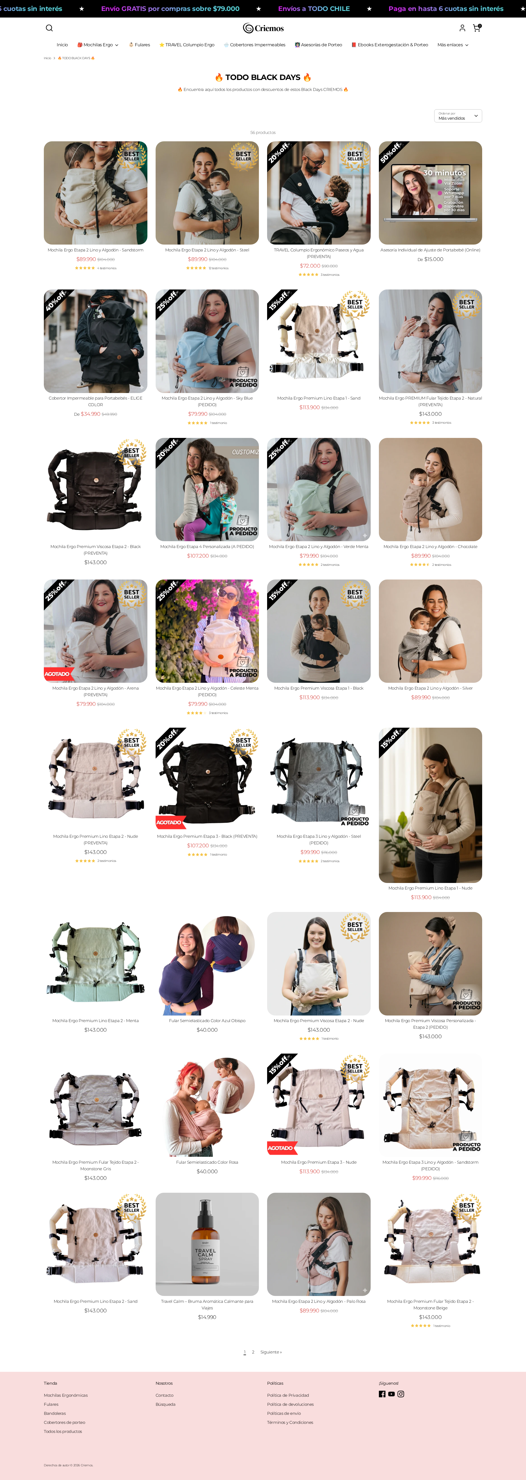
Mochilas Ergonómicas (66, 1395)
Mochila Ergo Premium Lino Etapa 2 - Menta (95, 1020)
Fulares (51, 1404)
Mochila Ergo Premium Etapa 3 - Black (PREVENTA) (207, 836)
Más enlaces (451, 44)
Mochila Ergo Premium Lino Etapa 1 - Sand (318, 398)
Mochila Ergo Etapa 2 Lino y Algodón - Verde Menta (318, 546)
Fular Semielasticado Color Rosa (207, 1162)
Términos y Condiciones (290, 1422)
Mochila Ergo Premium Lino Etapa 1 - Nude (430, 888)
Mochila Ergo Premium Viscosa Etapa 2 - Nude (319, 1020)
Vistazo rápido (95, 235)
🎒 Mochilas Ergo (95, 44)
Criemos (87, 1465)
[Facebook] (382, 1394)
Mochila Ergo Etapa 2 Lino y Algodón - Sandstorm (96, 250)
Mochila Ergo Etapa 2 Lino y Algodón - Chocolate (431, 546)
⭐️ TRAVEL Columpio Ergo (187, 44)
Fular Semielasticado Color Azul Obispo (207, 1020)
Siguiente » (271, 1352)
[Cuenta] (462, 27)
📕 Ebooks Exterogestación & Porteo (389, 44)
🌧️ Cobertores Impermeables (254, 44)
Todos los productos (63, 1431)
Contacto (164, 1395)
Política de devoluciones (290, 1404)
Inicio (62, 44)
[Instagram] (401, 1394)
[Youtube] (391, 1394)
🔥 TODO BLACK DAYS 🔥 (76, 58)
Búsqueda (166, 1404)
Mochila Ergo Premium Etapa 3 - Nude (318, 1162)
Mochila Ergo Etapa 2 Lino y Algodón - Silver (430, 688)
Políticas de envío (284, 1413)
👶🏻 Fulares (139, 44)
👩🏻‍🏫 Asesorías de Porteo (318, 44)
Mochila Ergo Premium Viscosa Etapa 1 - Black (319, 688)
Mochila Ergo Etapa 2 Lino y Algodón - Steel (207, 250)
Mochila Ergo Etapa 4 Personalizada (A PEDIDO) (207, 546)
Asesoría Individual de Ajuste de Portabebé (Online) (430, 250)
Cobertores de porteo (64, 1422)
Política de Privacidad (288, 1395)
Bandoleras (54, 1413)
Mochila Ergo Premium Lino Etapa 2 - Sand (96, 1301)
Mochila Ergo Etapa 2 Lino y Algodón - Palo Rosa (318, 1301)
